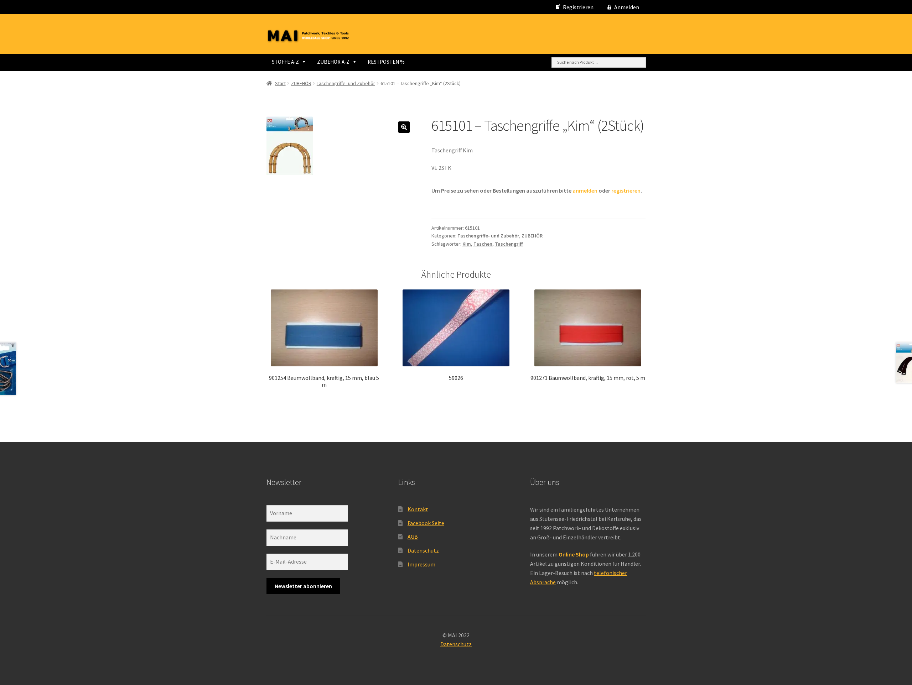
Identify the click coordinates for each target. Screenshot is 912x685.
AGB (413, 536)
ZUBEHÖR (301, 83)
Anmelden (626, 7)
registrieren (626, 190)
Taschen (482, 244)
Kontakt (418, 509)
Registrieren (578, 7)
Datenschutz (423, 550)
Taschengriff (509, 244)
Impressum (421, 564)
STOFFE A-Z (285, 61)
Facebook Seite (426, 523)
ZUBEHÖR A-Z (333, 61)
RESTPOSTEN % (386, 61)
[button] (404, 127)
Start (280, 83)
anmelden (584, 190)
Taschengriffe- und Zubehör (346, 83)
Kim (466, 244)
